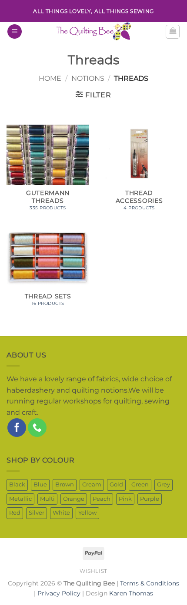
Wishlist (93, 571)
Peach (101, 499)
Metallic (20, 499)
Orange (73, 499)
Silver (36, 512)
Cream (91, 484)
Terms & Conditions (149, 583)
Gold (116, 484)
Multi (47, 499)
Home (50, 78)
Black (17, 484)
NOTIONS (87, 78)
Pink (125, 499)
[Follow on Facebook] (16, 427)
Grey (163, 484)
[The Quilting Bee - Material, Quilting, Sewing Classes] (93, 31)
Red (14, 512)
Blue (40, 484)
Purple (149, 499)
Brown (64, 484)
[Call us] (37, 427)
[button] (14, 31)
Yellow (87, 512)
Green (140, 484)
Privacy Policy (58, 593)
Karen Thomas (131, 593)
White (61, 512)
